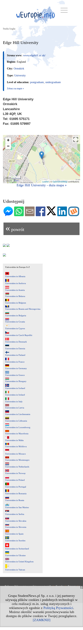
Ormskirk (19, 68)
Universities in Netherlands (17, 467)
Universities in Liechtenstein (17, 414)
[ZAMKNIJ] (41, 620)
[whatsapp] (19, 214)
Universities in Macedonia (16, 433)
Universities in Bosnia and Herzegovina (22, 309)
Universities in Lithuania (16, 421)
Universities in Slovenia (15, 527)
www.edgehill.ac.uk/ (34, 55)
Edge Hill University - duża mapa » (42, 185)
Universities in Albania (15, 276)
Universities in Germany (16, 368)
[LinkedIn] (62, 214)
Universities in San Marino (17, 507)
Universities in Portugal (15, 487)
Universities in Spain (14, 534)
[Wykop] (73, 214)
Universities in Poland (15, 480)
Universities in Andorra (15, 283)
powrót (14, 228)
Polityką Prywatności (58, 608)
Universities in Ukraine (15, 555)
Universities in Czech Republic (18, 335)
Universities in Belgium (15, 303)
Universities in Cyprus (15, 328)
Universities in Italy (14, 401)
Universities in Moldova (16, 446)
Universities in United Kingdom (19, 561)
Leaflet (45, 181)
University (20, 75)
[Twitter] (51, 213)
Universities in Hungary (15, 381)
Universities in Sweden (15, 540)
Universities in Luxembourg (17, 427)
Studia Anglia (9, 28)
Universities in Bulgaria (15, 315)
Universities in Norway (15, 473)
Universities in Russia (14, 500)
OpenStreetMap (60, 181)
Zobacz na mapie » (15, 88)
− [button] (8, 146)
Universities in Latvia (14, 408)
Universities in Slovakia (15, 521)
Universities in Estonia (15, 348)
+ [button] (8, 140)
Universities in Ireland (15, 395)
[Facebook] (40, 214)
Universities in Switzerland (17, 548)
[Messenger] (8, 214)
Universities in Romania (15, 493)
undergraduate (53, 82)
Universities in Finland (15, 355)
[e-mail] (30, 214)
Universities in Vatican (15, 569)
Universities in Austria (15, 290)
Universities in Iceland (15, 388)
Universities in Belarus (15, 296)
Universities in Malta (14, 440)
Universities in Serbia (14, 514)
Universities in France (15, 362)
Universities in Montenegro (17, 460)
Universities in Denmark (16, 342)
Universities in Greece (15, 375)
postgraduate (37, 82)
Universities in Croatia (15, 321)
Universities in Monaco (15, 454)
